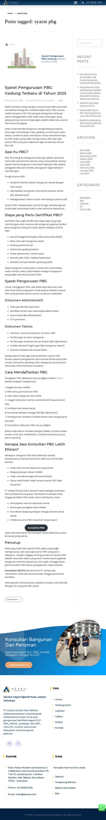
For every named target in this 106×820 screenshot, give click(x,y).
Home (10, 13)
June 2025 (85, 161)
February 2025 (87, 167)
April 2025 (85, 164)
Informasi (85, 197)
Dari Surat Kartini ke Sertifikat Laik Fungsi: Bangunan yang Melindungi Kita (90, 78)
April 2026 (85, 150)
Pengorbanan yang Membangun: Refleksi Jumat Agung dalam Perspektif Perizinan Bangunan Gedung (90, 93)
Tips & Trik (85, 209)
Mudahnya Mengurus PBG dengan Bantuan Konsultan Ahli (90, 123)
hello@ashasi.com (25, 794)
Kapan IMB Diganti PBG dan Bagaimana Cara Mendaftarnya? (90, 113)
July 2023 (84, 173)
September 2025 (88, 156)
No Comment (47, 100)
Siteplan (84, 203)
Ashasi (33, 100)
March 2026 (86, 153)
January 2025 (87, 170)
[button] (75, 2)
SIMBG (59, 378)
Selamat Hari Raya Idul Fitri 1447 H (89, 104)
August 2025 (86, 158)
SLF (81, 206)
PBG (61, 100)
